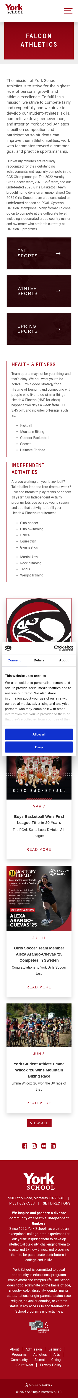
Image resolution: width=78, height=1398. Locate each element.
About (14, 1349)
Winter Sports (28, 291)
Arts (57, 1354)
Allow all (39, 734)
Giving (56, 1360)
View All (39, 1123)
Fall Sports (28, 253)
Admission (34, 1349)
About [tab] (64, 660)
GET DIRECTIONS (56, 1203)
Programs (19, 1354)
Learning (55, 1349)
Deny (39, 747)
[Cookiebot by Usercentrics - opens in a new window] (55, 648)
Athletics (40, 1354)
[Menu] (68, 11)
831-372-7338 (24, 1203)
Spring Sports (28, 329)
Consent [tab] (14, 660)
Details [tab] (39, 660)
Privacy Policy (51, 1365)
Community (19, 1360)
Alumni (39, 1360)
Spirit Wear (24, 1365)
